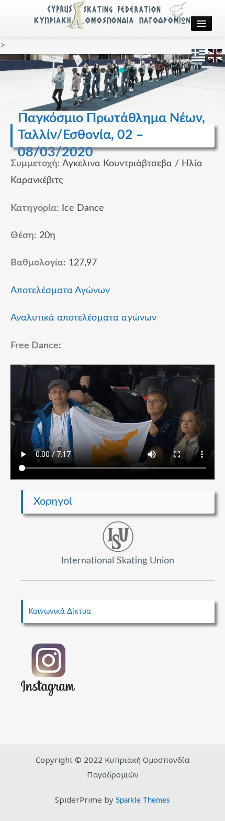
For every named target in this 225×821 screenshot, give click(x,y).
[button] (74, 70)
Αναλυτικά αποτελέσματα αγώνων (83, 318)
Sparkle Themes (143, 800)
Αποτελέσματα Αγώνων (60, 290)
